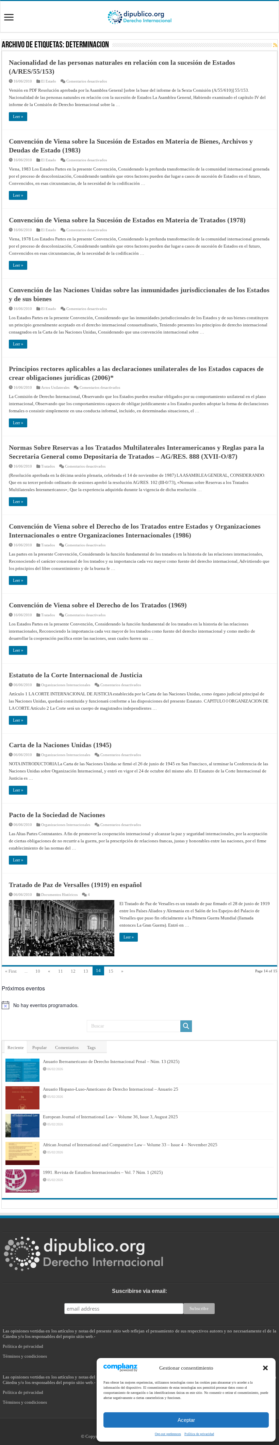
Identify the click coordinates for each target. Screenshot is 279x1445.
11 (60, 971)
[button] (265, 1368)
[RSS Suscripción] (275, 45)
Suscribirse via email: (139, 1291)
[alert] (139, 1005)
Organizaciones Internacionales (65, 685)
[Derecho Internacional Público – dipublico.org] (139, 16)
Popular (39, 1047)
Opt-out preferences (168, 1434)
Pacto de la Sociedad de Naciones (57, 815)
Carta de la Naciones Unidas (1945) (60, 745)
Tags (91, 1047)
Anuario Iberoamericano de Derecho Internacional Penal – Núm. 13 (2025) (111, 1061)
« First (11, 971)
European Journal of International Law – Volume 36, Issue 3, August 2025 (110, 1116)
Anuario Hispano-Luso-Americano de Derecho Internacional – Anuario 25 (110, 1089)
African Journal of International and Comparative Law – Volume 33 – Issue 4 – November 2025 (130, 1144)
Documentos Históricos (59, 895)
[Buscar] (186, 1026)
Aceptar (186, 1420)
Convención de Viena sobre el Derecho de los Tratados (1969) (98, 605)
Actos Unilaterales (55, 387)
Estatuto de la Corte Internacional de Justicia (75, 675)
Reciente (15, 1047)
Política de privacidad (199, 1434)
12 (73, 971)
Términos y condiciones (25, 1356)
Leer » (18, 116)
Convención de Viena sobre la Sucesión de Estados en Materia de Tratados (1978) (127, 220)
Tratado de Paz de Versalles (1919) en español (75, 884)
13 (85, 971)
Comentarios (67, 1047)
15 (111, 971)
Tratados (48, 466)
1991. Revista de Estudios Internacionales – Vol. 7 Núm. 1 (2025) (103, 1172)
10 (37, 971)
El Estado (48, 81)
